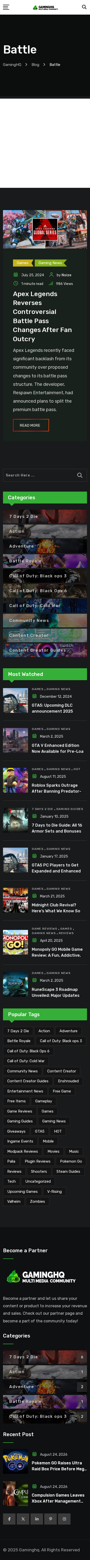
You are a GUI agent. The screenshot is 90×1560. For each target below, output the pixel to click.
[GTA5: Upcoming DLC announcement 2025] (15, 700)
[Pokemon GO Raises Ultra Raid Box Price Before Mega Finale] (15, 1461)
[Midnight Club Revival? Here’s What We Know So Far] (15, 900)
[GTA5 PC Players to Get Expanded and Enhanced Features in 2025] (15, 860)
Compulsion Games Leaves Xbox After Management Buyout (58, 1501)
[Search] (84, 7)
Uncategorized (38, 1181)
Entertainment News (25, 1091)
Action (44, 1031)
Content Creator (61, 1071)
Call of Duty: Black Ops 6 (28, 1051)
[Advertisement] (45, 143)
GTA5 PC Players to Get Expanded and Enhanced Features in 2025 (56, 871)
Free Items (16, 1101)
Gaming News (58, 689)
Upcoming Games (22, 1191)
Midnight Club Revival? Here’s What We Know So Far (56, 911)
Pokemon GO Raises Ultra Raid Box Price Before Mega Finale (59, 1469)
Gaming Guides (69, 809)
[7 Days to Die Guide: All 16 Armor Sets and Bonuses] (15, 820)
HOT (77, 769)
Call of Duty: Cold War (25, 1061)
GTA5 (39, 1131)
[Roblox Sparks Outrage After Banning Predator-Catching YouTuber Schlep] (15, 780)
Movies (54, 1151)
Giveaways (16, 1131)
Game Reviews (44, 928)
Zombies (37, 1201)
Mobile (48, 1141)
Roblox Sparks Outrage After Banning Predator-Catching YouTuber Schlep (58, 791)
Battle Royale (18, 1041)
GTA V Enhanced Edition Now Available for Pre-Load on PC (59, 751)
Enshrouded (68, 1081)
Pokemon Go (71, 1161)
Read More (30, 425)
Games (38, 689)
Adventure (69, 1031)
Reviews (66, 933)
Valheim (13, 1201)
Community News (22, 1071)
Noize (66, 275)
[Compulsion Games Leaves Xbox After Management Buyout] (15, 1493)
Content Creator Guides (27, 1081)
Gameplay (43, 1101)
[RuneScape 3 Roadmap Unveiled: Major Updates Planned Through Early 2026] (15, 984)
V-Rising (54, 1191)
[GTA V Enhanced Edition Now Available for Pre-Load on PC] (15, 740)
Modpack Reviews (22, 1151)
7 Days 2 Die (42, 809)
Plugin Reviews (37, 1161)
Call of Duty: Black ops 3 (61, 1041)
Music (74, 1151)
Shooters (39, 1171)
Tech (11, 1181)
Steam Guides (68, 1171)
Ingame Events (20, 1141)
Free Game (62, 1091)
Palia (11, 1161)
